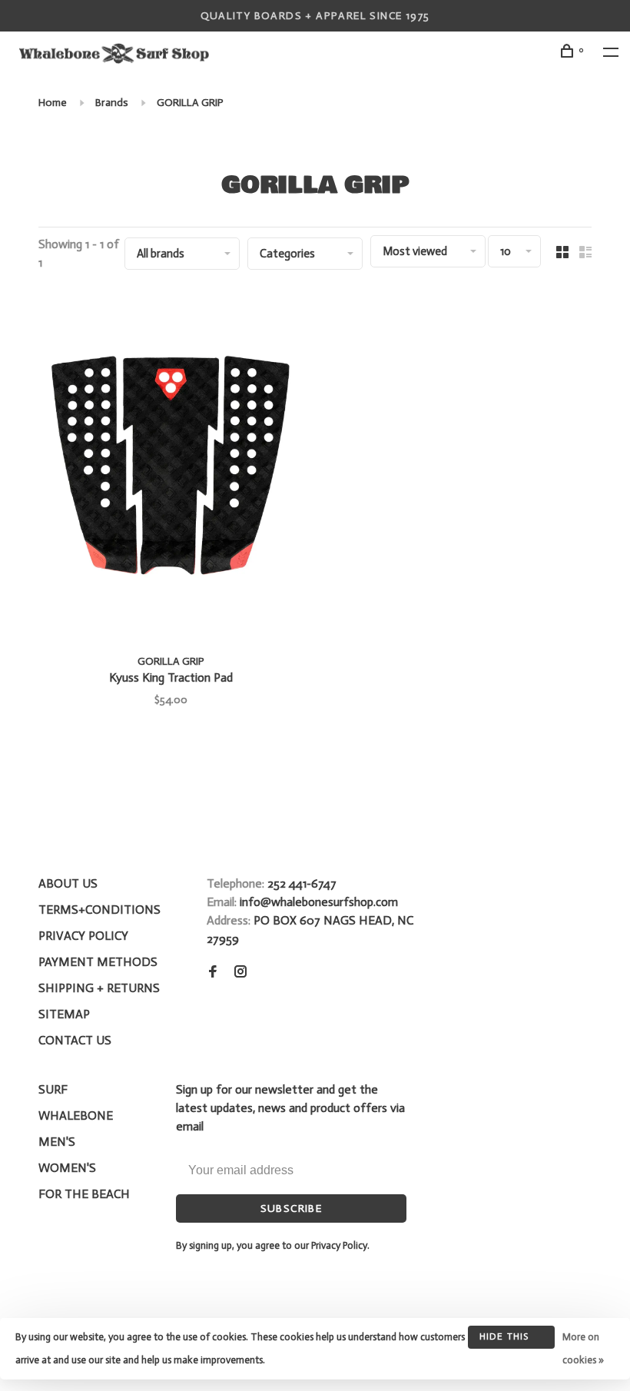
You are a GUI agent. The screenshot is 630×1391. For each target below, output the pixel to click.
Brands (111, 102)
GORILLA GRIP (190, 102)
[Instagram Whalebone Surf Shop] (240, 972)
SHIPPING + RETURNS (99, 988)
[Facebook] (213, 972)
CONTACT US (74, 1040)
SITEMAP (64, 1014)
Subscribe (291, 1208)
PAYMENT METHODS (98, 961)
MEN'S (56, 1141)
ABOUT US (68, 883)
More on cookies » (583, 1348)
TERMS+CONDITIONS (99, 909)
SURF (53, 1089)
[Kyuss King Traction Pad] (170, 466)
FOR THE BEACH (84, 1194)
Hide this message (504, 1340)
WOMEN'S (67, 1167)
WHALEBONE (75, 1115)
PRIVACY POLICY (83, 935)
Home (52, 102)
